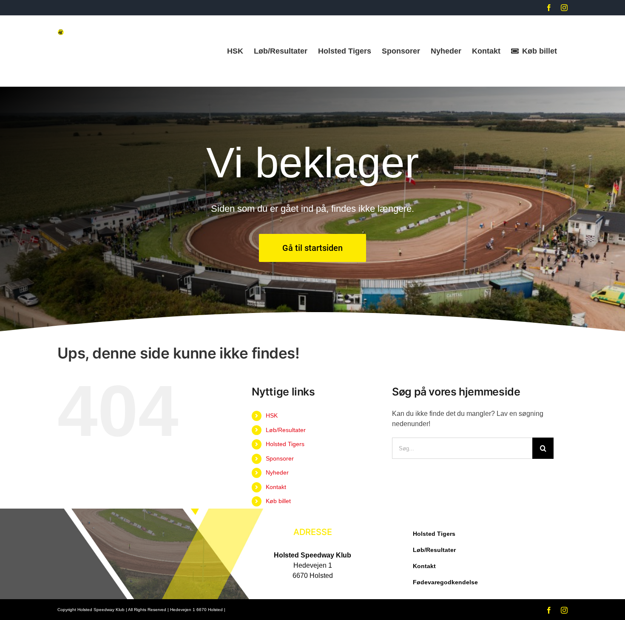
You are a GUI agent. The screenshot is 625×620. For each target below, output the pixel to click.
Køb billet (278, 501)
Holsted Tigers (285, 444)
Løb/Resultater (286, 430)
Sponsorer (280, 458)
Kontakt (276, 486)
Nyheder (277, 472)
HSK (272, 415)
